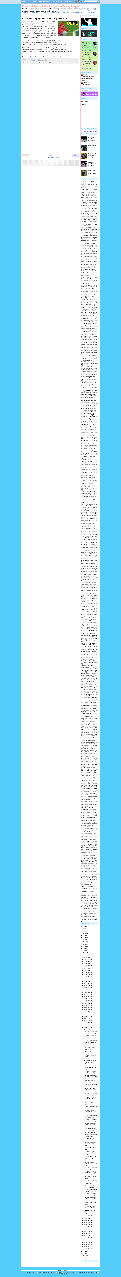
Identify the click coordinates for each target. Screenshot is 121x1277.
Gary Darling (94, 424)
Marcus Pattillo (84, 584)
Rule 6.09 (88, 775)
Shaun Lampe (84, 828)
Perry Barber (88, 675)
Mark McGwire (87, 592)
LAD (85, 558)
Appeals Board (87, 219)
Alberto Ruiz (93, 195)
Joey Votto (84, 510)
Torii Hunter (93, 871)
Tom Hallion (92, 862)
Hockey (82, 450)
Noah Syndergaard (84, 657)
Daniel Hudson (90, 344)
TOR (96, 841)
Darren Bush (90, 347)
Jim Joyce (84, 499)
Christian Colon (84, 317)
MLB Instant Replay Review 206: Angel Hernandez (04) (90, 1057)
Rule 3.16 (86, 754)
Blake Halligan (92, 246)
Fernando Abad (93, 410)
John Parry (89, 517)
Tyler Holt (94, 884)
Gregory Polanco (89, 438)
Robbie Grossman (84, 700)
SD (84, 806)
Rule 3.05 (85, 751)
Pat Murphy (92, 667)
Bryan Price (92, 280)
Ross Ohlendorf (90, 715)
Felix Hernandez (84, 410)
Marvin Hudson (85, 600)
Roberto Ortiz (86, 703)
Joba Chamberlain (89, 504)
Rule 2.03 (83, 750)
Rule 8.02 (88, 786)
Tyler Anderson (84, 882)
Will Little (87, 908)
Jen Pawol (93, 489)
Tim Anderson (87, 850)
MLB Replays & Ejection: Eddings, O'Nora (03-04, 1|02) (90, 1067)
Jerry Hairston (84, 494)
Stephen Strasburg (89, 833)
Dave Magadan (85, 350)
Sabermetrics (91, 807)
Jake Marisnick (90, 467)
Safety (91, 809)
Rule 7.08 (95, 780)
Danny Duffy (89, 345)
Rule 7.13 (90, 783)
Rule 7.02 (85, 777)
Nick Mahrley (90, 654)
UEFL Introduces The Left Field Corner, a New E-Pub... (90, 1062)
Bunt (82, 285)
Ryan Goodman (92, 799)
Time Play (95, 857)
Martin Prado (84, 598)
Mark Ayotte (91, 585)
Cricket (82, 334)
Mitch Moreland (90, 640)
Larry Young (90, 565)
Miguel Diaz (85, 622)
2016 (84, 948)
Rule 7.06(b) (88, 780)
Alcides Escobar (85, 197)
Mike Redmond (84, 635)
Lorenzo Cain (94, 569)
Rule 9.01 (87, 790)
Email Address (84, 101)
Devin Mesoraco (90, 371)
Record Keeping (90, 692)
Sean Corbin (93, 820)
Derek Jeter (83, 366)
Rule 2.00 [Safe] (84, 745)
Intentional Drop (85, 462)
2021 (84, 937)
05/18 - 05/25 (87, 1023)
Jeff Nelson (94, 488)
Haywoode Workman (85, 445)
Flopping (83, 414)
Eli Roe (91, 395)
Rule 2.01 (93, 748)
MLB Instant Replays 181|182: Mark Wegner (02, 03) (90, 1153)
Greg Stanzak (90, 437)
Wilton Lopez (85, 911)
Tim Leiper (95, 852)
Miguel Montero (93, 622)
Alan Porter (84, 194)
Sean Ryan (93, 822)
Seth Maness (87, 825)
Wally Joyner (90, 905)
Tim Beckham (94, 850)
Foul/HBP (92, 416)
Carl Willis (91, 291)
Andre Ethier (95, 205)
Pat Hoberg (85, 667)
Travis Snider (85, 876)
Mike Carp (90, 625)
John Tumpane (91, 518)
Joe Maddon (87, 507)
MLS (96, 574)
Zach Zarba (83, 919)
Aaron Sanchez (90, 187)
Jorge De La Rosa (92, 526)
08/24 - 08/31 (87, 992)
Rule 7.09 (85, 782)
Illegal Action (84, 456)
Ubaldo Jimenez (92, 888)
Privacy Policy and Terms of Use (60, 1270)
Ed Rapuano (85, 385)
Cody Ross (83, 326)
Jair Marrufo (90, 466)
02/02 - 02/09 (87, 1240)
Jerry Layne (92, 494)
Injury (84, 459)
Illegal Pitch (92, 456)
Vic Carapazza (91, 900)
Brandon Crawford (84, 259)
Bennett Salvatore (87, 238)
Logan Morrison (86, 569)
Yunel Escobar (92, 917)
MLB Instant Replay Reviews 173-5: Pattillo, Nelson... (90, 1176)
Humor (95, 450)
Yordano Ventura (93, 916)
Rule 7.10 (93, 782)
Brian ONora (89, 274)
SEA (89, 806)
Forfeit (96, 414)
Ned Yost (92, 646)
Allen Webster (88, 205)
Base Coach (94, 232)
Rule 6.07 (91, 774)
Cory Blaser (92, 329)
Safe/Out (83, 809)
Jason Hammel (84, 477)
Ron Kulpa (94, 710)
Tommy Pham (91, 866)
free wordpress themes (62, 1273)
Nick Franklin (90, 652)
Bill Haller (87, 240)
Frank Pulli (84, 419)
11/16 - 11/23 (87, 966)
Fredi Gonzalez (91, 421)
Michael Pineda (93, 617)
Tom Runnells (91, 863)
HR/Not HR (31, 62)
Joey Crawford (94, 509)
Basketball (94, 235)
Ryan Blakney (91, 798)
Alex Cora (83, 198)
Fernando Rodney (84, 411)
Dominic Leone (86, 376)
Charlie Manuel (90, 304)
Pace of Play (94, 662)
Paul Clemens (90, 668)
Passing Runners (86, 665)
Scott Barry (94, 812)
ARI (87, 186)
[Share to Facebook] (46, 60)
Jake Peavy (88, 469)
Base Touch (94, 234)
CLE (84, 288)
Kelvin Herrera (88, 541)
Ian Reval (88, 454)
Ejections (87, 391)
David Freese (93, 355)
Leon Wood (89, 566)
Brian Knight (90, 272)
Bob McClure (87, 251)
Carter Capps (90, 296)
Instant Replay (38, 62)
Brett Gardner (84, 266)
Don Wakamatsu (94, 377)
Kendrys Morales (85, 542)
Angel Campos (85, 213)
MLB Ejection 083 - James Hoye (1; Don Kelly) (92, 155)
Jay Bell (94, 480)
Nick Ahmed (88, 651)
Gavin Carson (93, 426)
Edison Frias (93, 387)
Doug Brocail (85, 379)
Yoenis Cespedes (94, 914)
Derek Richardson (92, 366)
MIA (94, 573)
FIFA (87, 406)
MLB (91, 574)
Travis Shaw (94, 874)
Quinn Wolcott (85, 688)
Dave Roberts (94, 352)
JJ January (92, 464)
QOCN (52, 62)
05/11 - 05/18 (87, 1025)
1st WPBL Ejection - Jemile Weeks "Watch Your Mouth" (86, 44)
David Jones (92, 357)
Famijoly (85, 74)
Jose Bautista (91, 528)
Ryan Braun (84, 799)
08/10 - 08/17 (87, 996)
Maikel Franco (94, 576)
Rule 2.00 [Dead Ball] (92, 729)
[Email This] (41, 60)
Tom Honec (83, 863)
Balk (96, 229)
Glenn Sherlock (84, 435)
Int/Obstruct (90, 461)
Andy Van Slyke (92, 211)
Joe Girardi (90, 505)
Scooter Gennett (86, 812)
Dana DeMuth (88, 342)
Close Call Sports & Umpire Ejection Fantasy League (50, 6)
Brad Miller (86, 256)
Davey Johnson (86, 353)
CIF (93, 286)
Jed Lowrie (84, 483)
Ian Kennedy (91, 453)
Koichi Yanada (90, 552)
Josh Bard (84, 531)
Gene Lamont (90, 427)
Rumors (83, 796)
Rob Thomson (92, 699)
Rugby (86, 718)
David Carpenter (86, 355)
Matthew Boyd (84, 612)
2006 (84, 1258)
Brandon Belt (93, 258)
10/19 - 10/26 (87, 974)
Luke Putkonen (89, 573)
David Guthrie (84, 357)
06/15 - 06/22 (87, 1014)
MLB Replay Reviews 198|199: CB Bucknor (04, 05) (90, 1084)
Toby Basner (60, 62)
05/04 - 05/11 (87, 1027)
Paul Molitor (90, 670)
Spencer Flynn (94, 830)
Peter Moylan (91, 678)
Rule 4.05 (95, 756)
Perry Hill (94, 675)
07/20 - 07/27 (87, 1003)
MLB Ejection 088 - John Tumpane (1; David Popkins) (92, 147)
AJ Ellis (86, 184)
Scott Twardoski (90, 817)
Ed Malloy (95, 384)
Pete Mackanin (84, 676)
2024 (84, 931)
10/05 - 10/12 (87, 979)
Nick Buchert (83, 652)
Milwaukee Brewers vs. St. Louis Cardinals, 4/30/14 (38, 55)
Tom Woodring (91, 865)
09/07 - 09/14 (87, 987)
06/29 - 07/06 (87, 1009)
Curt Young (87, 334)
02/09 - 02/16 (87, 1238)
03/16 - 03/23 (87, 1227)
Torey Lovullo (84, 871)
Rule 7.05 (90, 778)
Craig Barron (93, 331)
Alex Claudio (93, 197)
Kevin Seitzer (85, 550)
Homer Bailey (89, 450)
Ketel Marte (85, 544)
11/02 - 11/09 (87, 970)
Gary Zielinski (86, 426)
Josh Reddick (84, 533)
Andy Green (86, 210)
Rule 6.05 (95, 772)
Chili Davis (91, 307)
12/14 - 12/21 (87, 957)
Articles (95, 223)
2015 (84, 950)
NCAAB (88, 643)
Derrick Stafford (87, 369)
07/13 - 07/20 (87, 1005)
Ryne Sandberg (93, 804)
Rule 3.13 (92, 753)
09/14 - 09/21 (87, 985)
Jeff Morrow (87, 488)
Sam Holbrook (94, 810)
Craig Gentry (93, 333)
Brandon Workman (93, 261)
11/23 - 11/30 (87, 963)
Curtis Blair (93, 334)
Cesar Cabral (85, 301)
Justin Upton (90, 536)
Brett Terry (95, 267)
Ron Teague (94, 711)
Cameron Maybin (93, 289)
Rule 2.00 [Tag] (84, 748)
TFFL (91, 841)
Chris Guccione (88, 312)
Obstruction (92, 659)
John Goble (90, 513)
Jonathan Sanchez (92, 523)
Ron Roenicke (86, 711)
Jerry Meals (84, 496)
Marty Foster (92, 598)
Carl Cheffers (85, 291)
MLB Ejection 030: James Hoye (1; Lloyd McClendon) (90, 1051)
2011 (84, 1255)
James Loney (93, 472)
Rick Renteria (89, 696)
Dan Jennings (91, 341)
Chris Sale (95, 313)
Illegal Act (93, 454)
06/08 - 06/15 (87, 1016)
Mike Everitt (92, 628)
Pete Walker (92, 676)
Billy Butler (83, 245)
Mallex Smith (89, 579)
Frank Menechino (94, 418)
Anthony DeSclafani (85, 216)
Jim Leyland (93, 499)
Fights (84, 413)
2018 (84, 944)
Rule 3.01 (89, 750)
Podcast (88, 681)
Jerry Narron (91, 496)
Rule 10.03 (87, 723)
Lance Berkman (90, 561)
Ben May (95, 237)
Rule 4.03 (83, 756)
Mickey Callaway (85, 620)
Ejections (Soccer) (84, 395)
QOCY (91, 686)
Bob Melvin (94, 251)
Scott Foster (93, 814)
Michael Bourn (94, 616)
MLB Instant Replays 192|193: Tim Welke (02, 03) (90, 1112)
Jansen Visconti (91, 475)
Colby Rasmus (90, 326)
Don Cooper (93, 376)
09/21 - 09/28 (87, 983)
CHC (88, 286)
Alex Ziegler (88, 202)
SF (94, 806)
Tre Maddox (93, 876)
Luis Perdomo (91, 571)
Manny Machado (93, 580)
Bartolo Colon (87, 232)
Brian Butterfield (86, 269)
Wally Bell (83, 905)
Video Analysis (93, 902)
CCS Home (25, 12)
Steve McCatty (90, 834)
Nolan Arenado (93, 657)
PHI (91, 660)
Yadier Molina (93, 911)
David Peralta (90, 358)
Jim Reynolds (84, 501)
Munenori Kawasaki (92, 641)
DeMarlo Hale (89, 363)
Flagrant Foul (92, 413)
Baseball (86, 235)
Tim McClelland (87, 854)
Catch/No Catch (85, 299)
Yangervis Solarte (84, 913)
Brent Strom (93, 264)
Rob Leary (85, 699)
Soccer (87, 830)
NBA (82, 643)
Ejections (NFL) (91, 394)
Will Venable (84, 910)
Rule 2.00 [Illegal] (89, 734)
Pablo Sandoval (87, 662)
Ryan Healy (83, 801)
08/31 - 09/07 (87, 990)
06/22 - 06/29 (87, 1012)
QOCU (83, 686)
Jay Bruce (83, 482)
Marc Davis (93, 582)
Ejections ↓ (66, 12)
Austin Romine (93, 226)
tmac (96, 919)
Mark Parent (85, 593)
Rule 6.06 (85, 774)
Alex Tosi (84, 200)
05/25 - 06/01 (87, 1020)
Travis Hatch (87, 874)
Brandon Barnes (84, 258)
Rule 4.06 (84, 758)
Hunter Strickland (85, 451)
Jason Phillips (90, 478)
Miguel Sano (84, 624)
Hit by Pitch (92, 448)
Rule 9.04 (88, 791)
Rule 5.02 (88, 762)
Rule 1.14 (86, 721)
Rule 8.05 (90, 788)
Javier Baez (88, 480)
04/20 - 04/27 (87, 1216)
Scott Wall (88, 818)
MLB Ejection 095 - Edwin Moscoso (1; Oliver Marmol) (87, 63)
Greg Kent (83, 437)
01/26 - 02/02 (87, 1242)
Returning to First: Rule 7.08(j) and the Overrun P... (90, 1090)
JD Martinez (86, 464)
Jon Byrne (91, 520)
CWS (93, 288)
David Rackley (88, 360)
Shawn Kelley (91, 828)
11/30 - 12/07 (87, 961)
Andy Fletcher (93, 208)
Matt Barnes (91, 603)
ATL (91, 186)
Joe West (95, 507)
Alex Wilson (91, 200)
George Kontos (90, 429)
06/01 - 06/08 (87, 1018)
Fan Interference (85, 408)
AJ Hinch (91, 184)
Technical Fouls (85, 844)
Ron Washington (87, 713)
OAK (84, 659)
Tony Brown (88, 868)
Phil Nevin (90, 679)
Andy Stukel (85, 211)
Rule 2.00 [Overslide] (86, 742)
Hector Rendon (93, 445)
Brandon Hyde (84, 261)
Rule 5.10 (93, 767)
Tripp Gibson (92, 879)
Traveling (82, 873)
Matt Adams (89, 601)
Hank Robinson (84, 443)
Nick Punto (87, 656)
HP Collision (84, 442)
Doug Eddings (94, 379)
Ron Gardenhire (93, 708)
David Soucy (90, 361)
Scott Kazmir (90, 815)
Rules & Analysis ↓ (79, 12)
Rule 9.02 (94, 790)
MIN (86, 574)
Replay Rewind (89, 694)
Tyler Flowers (88, 884)
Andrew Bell (85, 206)
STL (55, 62)
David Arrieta (94, 353)
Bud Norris (94, 283)
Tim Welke (88, 857)
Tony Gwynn (95, 868)
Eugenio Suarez (89, 405)
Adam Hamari (89, 189)
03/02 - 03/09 (87, 1231)
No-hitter (93, 656)
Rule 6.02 (89, 771)
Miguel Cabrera (93, 620)
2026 (84, 926)
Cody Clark (94, 325)
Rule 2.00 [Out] (93, 740)
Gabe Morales (91, 422)
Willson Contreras (93, 910)
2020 (84, 939)
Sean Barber (84, 820)
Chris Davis (92, 310)
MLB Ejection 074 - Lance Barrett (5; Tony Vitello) (92, 164)
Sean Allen (94, 818)
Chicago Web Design (73, 1272)
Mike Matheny (45, 62)
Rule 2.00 (93, 723)
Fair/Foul (93, 407)
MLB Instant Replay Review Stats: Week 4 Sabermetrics (90, 1182)
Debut (96, 363)
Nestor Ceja (84, 649)
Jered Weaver (83, 491)
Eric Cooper (84, 400)
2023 (84, 933)
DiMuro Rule (89, 372)
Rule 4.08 (89, 758)
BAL (87, 229)
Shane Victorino (93, 826)
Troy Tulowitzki (84, 881)
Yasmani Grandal (85, 914)
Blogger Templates (95, 1272)
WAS (93, 903)
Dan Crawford (90, 339)
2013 (84, 1251)
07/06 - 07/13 (87, 1007)
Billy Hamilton (94, 245)
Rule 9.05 (94, 791)
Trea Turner (84, 877)
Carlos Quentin (90, 294)
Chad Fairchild (93, 301)
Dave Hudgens (94, 349)
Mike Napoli (92, 633)
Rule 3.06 (91, 751)
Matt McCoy (91, 609)
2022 (84, 935)
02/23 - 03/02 (87, 1233)
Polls (94, 681)
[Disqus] (50, 87)
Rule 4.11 (91, 759)
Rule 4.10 (85, 759)
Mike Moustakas (85, 632)
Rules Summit (91, 794)
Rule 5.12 (90, 769)
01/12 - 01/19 (87, 1246)
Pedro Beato (90, 673)
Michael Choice (85, 617)
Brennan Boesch (92, 262)
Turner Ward (93, 881)
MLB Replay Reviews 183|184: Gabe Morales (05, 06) (90, 1147)
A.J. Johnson (91, 181)
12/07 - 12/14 (87, 959)
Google (61, 1272)
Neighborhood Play (85, 648)
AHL (93, 183)
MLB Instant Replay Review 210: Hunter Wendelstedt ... (90, 1037)
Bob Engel (91, 250)
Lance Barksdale (85, 560)
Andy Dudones (85, 208)
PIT (96, 660)
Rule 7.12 (83, 783)
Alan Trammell (93, 194)
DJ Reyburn (89, 336)
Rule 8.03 (95, 786)
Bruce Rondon (84, 280)
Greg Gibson (92, 435)
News (90, 649)
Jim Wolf (83, 502)
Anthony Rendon (85, 218)
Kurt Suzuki (88, 555)
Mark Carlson (89, 587)
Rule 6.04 (88, 772)
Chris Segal (92, 315)
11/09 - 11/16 (87, 968)
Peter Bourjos (83, 678)
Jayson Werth (88, 482)
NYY (85, 646)
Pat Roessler (83, 668)
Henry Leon (93, 446)
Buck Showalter (93, 282)
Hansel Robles (93, 443)
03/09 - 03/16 (87, 1229)
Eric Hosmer (87, 402)
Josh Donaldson (92, 531)
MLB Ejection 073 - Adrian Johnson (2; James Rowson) (92, 139)
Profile (82, 683)
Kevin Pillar (88, 549)
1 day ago (83, 80)
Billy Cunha (89, 245)
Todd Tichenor (94, 860)
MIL (82, 574)
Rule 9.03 (83, 791)
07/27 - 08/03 (87, 1001)
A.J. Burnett (83, 181)
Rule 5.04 (83, 764)
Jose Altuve (83, 528)
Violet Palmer (87, 903)
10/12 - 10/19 (87, 977)
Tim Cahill (84, 852)
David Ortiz (83, 358)
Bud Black (86, 283)
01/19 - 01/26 (87, 1244)
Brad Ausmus (94, 254)
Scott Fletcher (86, 814)
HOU (94, 440)
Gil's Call (85, 434)
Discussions (94, 374)
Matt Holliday (87, 608)
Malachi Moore (86, 577)
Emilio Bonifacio (90, 397)
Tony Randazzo (91, 870)
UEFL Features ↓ (55, 12)
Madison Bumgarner (86, 576)
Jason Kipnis (83, 478)
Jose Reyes (95, 529)
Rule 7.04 (83, 778)
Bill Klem (90, 242)
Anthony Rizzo (94, 218)
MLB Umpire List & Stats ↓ (39, 12)
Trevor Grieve (83, 879)
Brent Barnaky (84, 264)
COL (89, 288)
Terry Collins (87, 846)
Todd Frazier (94, 858)
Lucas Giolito (84, 571)
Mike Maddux (83, 630)
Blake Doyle (84, 246)
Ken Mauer (94, 541)
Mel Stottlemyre (90, 614)
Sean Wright (84, 823)
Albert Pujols (84, 195)
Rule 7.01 (95, 775)
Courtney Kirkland (85, 331)
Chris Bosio (87, 309)
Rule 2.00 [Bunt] (85, 727)
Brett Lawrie (91, 266)
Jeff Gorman (90, 485)
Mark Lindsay (91, 590)
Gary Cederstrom (85, 424)
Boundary (86, 254)
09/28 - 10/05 (87, 981)
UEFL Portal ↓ (92, 12)
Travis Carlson (90, 873)
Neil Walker (94, 648)
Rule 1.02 (91, 718)
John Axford (91, 510)
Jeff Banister (91, 483)
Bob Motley (85, 253)
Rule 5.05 (90, 764)
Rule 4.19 (93, 761)
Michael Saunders (84, 619)
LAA (96, 557)
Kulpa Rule (94, 553)
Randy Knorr (83, 691)
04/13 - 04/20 (87, 1218)
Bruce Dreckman (91, 278)
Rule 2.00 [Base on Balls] (90, 726)
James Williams (84, 475)
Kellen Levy (90, 539)
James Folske (93, 470)
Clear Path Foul (93, 320)
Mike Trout (85, 636)
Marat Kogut (86, 582)
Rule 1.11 (87, 719)
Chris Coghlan (93, 309)
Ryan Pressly (90, 801)
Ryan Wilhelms (85, 804)
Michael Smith (92, 619)
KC (86, 537)
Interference (94, 462)
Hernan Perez (84, 448)
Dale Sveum (90, 337)
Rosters (88, 716)
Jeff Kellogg (90, 486)
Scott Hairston (84, 815)
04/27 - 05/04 (87, 1029)
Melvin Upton (88, 616)
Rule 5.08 (95, 766)
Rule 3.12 (87, 753)
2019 (84, 942)
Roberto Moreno (93, 702)
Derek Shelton (84, 368)
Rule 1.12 (92, 719)
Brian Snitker (89, 275)
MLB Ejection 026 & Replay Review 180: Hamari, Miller (90, 1158)
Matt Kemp (83, 609)
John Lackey (91, 515)
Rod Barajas (93, 707)
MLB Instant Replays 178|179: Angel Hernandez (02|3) (90, 1164)
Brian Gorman (87, 270)
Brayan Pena (85, 262)
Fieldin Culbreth (93, 411)
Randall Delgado (92, 689)
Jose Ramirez (88, 529)
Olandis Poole (84, 660)
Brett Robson (89, 267)
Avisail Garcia (84, 227)
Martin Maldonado (93, 596)
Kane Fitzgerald (93, 537)
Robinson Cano (94, 705)
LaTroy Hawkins (92, 558)
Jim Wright (91, 502)
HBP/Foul (88, 440)
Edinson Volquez (84, 387)
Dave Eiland (87, 349)
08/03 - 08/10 (87, 998)
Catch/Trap (95, 299)
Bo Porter (90, 248)
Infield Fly (94, 458)
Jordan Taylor (83, 526)
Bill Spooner (86, 243)
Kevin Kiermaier (90, 547)
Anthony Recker (93, 216)
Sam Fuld (87, 810)
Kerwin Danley (94, 542)
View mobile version (53, 157)
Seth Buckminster (93, 823)
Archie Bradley (93, 221)
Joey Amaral (86, 509)
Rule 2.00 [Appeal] (85, 724)
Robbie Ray (93, 700)
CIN (96, 286)
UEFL (65, 62)
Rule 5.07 (88, 766)
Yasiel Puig (93, 913)
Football (90, 415)
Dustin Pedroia (90, 382)
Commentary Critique (90, 328)
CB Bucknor (89, 285)
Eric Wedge (91, 403)
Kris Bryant (87, 553)
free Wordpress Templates (84, 1272)
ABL (89, 183)
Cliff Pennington (84, 321)
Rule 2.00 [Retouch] (90, 743)
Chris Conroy (84, 310)
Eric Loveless (84, 403)
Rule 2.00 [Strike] (90, 747)
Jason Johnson (92, 477)
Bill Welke (92, 243)
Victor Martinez (84, 902)
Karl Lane (83, 539)
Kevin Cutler (83, 545)
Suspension (93, 839)
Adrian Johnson (91, 192)
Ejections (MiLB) (85, 392)
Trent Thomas (92, 877)
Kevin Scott (94, 549)
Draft (82, 382)
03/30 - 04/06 (87, 1222)
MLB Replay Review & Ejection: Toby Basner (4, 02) (90, 1106)
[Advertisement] (41, 162)
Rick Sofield (87, 697)
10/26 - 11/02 (87, 972)
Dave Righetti (86, 352)
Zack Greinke (90, 919)
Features (94, 408)
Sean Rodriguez (85, 822)
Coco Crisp (88, 325)
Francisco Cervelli (85, 418)
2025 (84, 928)
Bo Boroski (83, 248)
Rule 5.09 (85, 767)
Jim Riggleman (93, 501)
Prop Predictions (91, 683)
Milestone (90, 638)
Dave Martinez (94, 350)
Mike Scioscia (94, 635)
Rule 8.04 (85, 788)
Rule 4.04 (89, 756)
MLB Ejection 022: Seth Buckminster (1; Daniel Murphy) (90, 1212)
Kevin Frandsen (90, 545)
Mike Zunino (83, 638)
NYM (96, 644)
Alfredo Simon (90, 203)
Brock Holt (89, 277)
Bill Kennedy (84, 242)
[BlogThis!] (43, 60)
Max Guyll (91, 612)
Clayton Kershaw (85, 320)
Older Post (75, 155)
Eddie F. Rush (93, 385)
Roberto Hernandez (85, 702)
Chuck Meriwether (85, 318)
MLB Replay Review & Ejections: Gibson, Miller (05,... (90, 1202)
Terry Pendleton (91, 847)
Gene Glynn (83, 427)
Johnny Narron (84, 520)
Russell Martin (90, 796)
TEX (86, 841)
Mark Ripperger (93, 593)
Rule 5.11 (83, 769)
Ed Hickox (87, 384)
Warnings (89, 906)
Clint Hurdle (84, 323)
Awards (91, 227)
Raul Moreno (91, 691)
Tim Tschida (91, 855)
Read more (89, 50)
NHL (91, 644)
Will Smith (94, 908)
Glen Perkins (93, 434)
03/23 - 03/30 (87, 1224)
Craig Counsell (84, 333)
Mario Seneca (83, 585)
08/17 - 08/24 (87, 994)
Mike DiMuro (90, 627)
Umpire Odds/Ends (89, 892)
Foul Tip (85, 416)
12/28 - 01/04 (87, 955)
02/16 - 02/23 (87, 1235)
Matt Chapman (91, 606)
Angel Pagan (93, 214)
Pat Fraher (95, 665)
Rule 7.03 (93, 777)
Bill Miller (95, 242)
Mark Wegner (94, 595)
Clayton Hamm (94, 318)
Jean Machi (95, 482)
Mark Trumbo (86, 595)
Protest (82, 684)
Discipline (88, 374)
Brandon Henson (93, 259)
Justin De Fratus (89, 534)
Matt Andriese (85, 603)
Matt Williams (91, 611)
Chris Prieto (89, 313)
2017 (84, 946)
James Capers (85, 470)
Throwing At (94, 849)
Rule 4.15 (87, 761)
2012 (84, 1253)
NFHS (82, 644)
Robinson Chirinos (85, 707)
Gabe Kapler (84, 422)
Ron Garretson (86, 710)
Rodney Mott (84, 708)
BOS (91, 229)
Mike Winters (92, 636)
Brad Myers (93, 256)
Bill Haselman (93, 240)
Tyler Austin (91, 882)
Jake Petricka (94, 469)
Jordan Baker (92, 525)
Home (50, 155)
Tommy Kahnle (84, 866)
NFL (87, 644)
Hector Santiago (85, 446)
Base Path (85, 234)
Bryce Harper (84, 281)
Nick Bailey (94, 651)
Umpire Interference (87, 889)
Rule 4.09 (95, 758)
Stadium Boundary (87, 831)
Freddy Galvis (83, 421)
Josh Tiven (91, 533)
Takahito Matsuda (89, 842)
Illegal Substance (85, 458)
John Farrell (88, 512)
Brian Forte (94, 269)
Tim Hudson (89, 852)
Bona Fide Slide (93, 253)
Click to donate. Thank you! (87, 90)
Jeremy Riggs (92, 493)
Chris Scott (85, 315)
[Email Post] (39, 60)
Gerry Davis (94, 432)
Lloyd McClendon (93, 568)
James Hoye (84, 472)
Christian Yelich (92, 317)
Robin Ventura (85, 705)
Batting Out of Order (87, 237)
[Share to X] (45, 60)
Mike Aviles (91, 624)
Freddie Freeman (92, 419)
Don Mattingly (84, 377)
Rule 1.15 (92, 721)
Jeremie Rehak (91, 491)
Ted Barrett (94, 844)
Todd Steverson (86, 860)
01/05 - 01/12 (87, 1248)
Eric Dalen (91, 400)
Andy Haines (94, 210)
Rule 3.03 (95, 750)
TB (81, 841)
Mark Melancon (94, 592)
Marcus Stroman (93, 584)
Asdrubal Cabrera (89, 224)
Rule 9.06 (83, 793)
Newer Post (26, 155)
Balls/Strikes (87, 230)
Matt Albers (95, 601)
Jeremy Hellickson (84, 493)
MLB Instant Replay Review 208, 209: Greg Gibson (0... (90, 1042)
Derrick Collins (94, 368)
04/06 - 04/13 (87, 1220)
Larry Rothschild (89, 563)
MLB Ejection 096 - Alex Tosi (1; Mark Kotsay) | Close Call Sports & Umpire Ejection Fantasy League (87, 78)
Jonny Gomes (84, 525)
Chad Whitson (87, 302)
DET (82, 336)
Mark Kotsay (84, 590)
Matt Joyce (93, 608)
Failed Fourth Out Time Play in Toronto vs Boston (92, 172)
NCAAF (94, 643)
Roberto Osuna (94, 703)
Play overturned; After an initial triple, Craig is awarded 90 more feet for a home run (47, 56)
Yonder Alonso (85, 916)
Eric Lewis (94, 402)
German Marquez (85, 432)
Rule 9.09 (90, 793)
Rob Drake (94, 697)
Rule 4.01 (93, 754)
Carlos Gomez (89, 293)
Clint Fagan (92, 321)
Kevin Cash (92, 544)
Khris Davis (91, 550)
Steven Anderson (88, 836)
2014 (84, 953)
